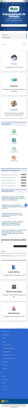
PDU (14, 29)
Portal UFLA (4, 34)
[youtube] (25, 28)
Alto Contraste (12, 3)
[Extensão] (14, 103)
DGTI (19, 406)
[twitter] (23, 28)
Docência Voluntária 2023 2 (9, 183)
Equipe (4, 341)
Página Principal (6, 334)
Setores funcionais (6, 351)
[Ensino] (14, 57)
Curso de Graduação (7, 345)
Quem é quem (9, 29)
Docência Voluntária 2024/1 (9, 186)
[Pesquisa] (14, 80)
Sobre (4, 29)
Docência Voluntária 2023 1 (9, 180)
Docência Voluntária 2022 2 (9, 177)
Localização (19, 29)
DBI (25, 404)
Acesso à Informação (6, 37)
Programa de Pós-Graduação (8, 348)
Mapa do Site (19, 3)
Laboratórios (5, 361)
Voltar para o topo (23, 328)
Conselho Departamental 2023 (9, 358)
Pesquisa (4, 365)
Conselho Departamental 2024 (9, 175)
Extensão (14, 110)
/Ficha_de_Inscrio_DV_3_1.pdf (17, 255)
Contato (24, 29)
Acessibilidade (5, 3)
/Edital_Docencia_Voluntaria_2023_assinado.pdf (15, 253)
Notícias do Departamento (8, 355)
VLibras (24, 3)
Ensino (14, 64)
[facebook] (21, 28)
